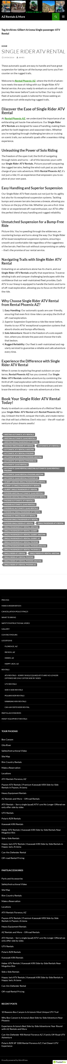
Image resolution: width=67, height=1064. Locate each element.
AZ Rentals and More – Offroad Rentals (21, 798)
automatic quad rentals (16, 465)
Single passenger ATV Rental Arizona (21, 527)
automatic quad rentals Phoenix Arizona (23, 474)
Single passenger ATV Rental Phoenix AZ (22, 550)
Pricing (5, 600)
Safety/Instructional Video (16, 623)
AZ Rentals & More (13, 16)
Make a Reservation (11, 606)
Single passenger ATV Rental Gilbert (20, 531)
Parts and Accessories (12, 878)
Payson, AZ (10, 652)
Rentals (5, 669)
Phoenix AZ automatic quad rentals (21, 508)
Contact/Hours (9, 635)
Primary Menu (63, 16)
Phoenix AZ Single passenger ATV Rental (22, 512)
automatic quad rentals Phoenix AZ (21, 478)
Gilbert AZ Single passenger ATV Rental (22, 486)
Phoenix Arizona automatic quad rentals (23, 493)
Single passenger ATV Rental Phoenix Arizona (25, 546)
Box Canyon (7, 739)
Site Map (6, 756)
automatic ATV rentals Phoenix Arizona (23, 457)
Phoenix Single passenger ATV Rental (21, 519)
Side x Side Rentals (14, 690)
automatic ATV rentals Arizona (19, 449)
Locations (7, 640)
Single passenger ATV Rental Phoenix (21, 542)
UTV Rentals (11, 684)
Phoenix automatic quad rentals (19, 504)
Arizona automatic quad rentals (20, 438)
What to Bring (9, 617)
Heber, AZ (9, 658)
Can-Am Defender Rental (17, 707)
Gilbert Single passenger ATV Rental (20, 489)
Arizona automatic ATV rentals (19, 434)
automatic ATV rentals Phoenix (19, 453)
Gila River (6, 745)
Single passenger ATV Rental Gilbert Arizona (24, 534)
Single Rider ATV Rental (33, 51)
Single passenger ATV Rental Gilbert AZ (22, 538)
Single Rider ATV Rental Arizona (44, 553)
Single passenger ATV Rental (51, 523)
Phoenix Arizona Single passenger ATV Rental (25, 497)
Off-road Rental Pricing (13, 858)
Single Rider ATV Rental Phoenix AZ (20, 565)
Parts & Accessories (11, 713)
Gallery (6, 629)
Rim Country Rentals (12, 762)
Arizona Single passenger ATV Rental (21, 442)
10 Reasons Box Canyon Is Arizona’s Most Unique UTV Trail (30, 1012)
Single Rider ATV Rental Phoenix (18, 557)
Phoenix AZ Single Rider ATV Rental (20, 516)
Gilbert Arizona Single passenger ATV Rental (24, 482)
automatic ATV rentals (49, 446)
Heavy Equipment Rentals (14, 719)
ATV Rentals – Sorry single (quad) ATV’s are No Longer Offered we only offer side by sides (31, 676)
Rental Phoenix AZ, (15, 118)
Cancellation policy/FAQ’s (15, 611)
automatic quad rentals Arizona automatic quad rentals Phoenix (31, 469)
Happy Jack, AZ (12, 664)
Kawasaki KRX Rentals (15, 701)
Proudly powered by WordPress (15, 1060)
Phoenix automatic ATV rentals (19, 501)
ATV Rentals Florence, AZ (14, 779)
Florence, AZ (11, 646)
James (21, 57)
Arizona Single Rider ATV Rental (19, 446)
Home (4, 46)
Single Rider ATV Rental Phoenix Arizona (22, 561)
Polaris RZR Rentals (14, 695)
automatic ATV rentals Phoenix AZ (20, 461)
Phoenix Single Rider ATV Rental (18, 523)
